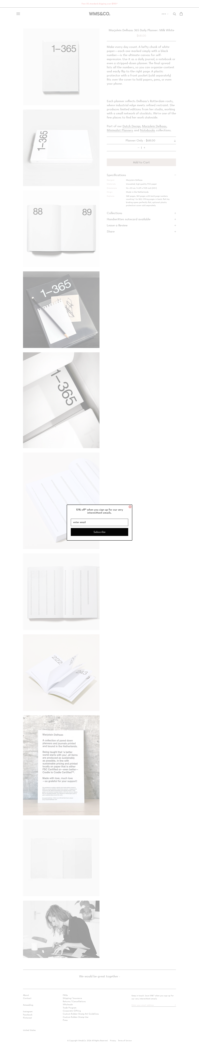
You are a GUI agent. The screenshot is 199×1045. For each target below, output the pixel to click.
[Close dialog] (130, 507)
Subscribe (99, 531)
